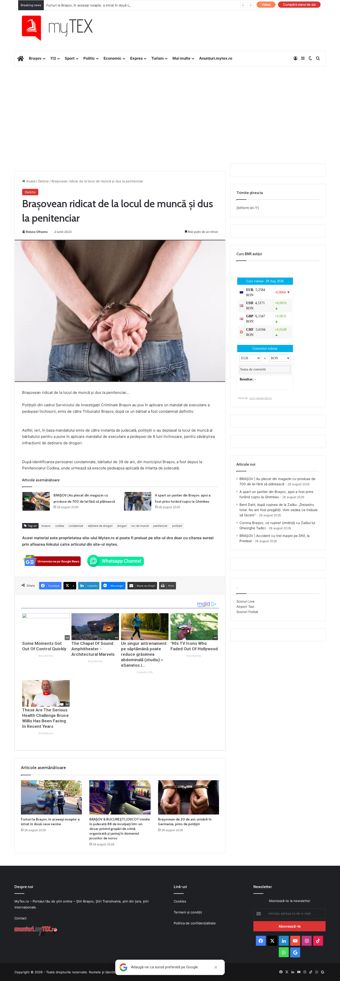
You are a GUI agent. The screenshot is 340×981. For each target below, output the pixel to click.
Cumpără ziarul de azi (299, 4)
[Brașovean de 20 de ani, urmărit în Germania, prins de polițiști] (188, 797)
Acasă (30, 181)
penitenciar (160, 526)
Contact (20, 918)
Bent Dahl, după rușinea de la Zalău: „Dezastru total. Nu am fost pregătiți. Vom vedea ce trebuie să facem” (278, 510)
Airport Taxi (245, 607)
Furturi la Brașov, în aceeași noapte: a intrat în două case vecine (96, 5)
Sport (70, 58)
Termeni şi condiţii (188, 912)
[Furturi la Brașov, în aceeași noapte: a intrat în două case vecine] (51, 797)
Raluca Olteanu (37, 232)
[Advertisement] (170, 106)
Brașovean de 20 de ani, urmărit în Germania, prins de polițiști (185, 821)
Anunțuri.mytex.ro (215, 58)
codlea (59, 526)
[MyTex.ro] (62, 28)
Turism (157, 58)
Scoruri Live (245, 601)
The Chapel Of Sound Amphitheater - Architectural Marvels (92, 649)
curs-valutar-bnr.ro (260, 398)
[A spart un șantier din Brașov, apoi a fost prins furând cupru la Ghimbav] (137, 501)
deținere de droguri (100, 526)
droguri (122, 526)
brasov (46, 526)
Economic (112, 58)
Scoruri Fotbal (247, 612)
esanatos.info (145, 672)
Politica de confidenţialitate (195, 923)
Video (266, 4)
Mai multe (181, 58)
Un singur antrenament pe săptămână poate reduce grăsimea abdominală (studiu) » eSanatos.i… (144, 654)
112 (53, 58)
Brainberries (46, 655)
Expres (136, 58)
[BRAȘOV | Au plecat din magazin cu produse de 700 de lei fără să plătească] (36, 501)
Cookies (180, 901)
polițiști (177, 526)
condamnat (76, 526)
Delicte (43, 181)
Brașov (35, 58)
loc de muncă (140, 526)
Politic (89, 58)
